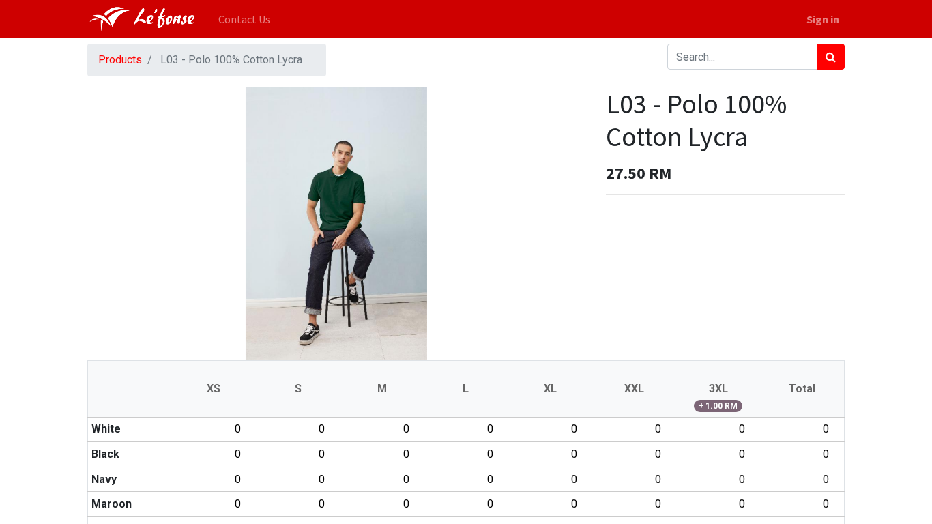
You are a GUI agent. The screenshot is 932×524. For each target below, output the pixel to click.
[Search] (831, 57)
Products (120, 59)
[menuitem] (244, 19)
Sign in (822, 19)
